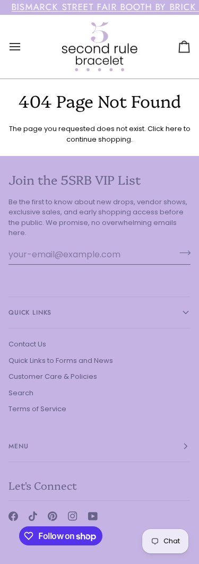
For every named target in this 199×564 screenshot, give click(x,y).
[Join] (182, 253)
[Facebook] (13, 516)
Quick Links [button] (29, 312)
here (174, 129)
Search (20, 393)
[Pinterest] (52, 516)
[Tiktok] (33, 516)
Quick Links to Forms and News (60, 360)
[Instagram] (72, 516)
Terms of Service (37, 409)
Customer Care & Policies (52, 376)
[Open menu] (24, 47)
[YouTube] (93, 516)
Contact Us (27, 344)
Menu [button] (18, 446)
